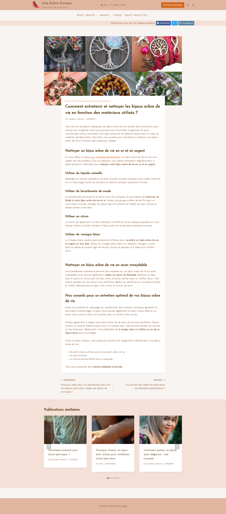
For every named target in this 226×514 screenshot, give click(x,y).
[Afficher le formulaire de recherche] (188, 5)
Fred (101, 464)
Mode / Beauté (90, 101)
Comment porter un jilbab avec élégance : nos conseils (160, 454)
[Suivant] (177, 445)
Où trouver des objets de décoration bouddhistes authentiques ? (145, 384)
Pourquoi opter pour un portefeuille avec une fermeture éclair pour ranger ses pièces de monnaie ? (85, 386)
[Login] (193, 5)
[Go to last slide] (48, 445)
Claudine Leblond (76, 119)
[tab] (107, 478)
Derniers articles (172, 5)
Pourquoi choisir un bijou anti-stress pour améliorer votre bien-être (112, 454)
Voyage (117, 15)
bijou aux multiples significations (102, 157)
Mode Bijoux (104, 101)
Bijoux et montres (73, 101)
